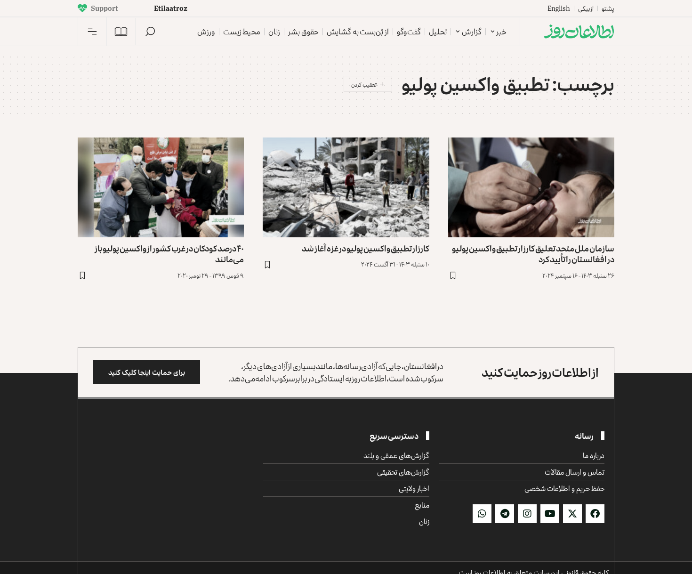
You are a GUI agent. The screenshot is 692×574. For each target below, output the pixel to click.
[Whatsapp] (482, 513)
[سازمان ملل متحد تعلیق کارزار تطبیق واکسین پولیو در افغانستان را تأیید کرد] (531, 187)
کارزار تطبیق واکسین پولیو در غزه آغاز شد (365, 248)
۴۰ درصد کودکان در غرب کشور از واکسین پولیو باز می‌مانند (169, 253)
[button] (150, 32)
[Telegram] (504, 513)
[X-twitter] (572, 513)
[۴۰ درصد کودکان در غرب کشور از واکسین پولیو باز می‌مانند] (161, 187)
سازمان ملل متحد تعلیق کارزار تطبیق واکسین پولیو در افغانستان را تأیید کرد (533, 253)
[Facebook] (595, 513)
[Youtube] (549, 513)
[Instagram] (527, 513)
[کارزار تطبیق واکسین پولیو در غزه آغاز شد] (346, 187)
